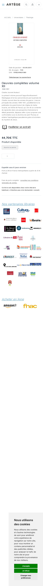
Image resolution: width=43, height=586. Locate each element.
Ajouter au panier (10, 147)
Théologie (29, 17)
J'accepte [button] (26, 566)
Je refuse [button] (25, 571)
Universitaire (18, 17)
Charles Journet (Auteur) (11, 92)
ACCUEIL (7, 17)
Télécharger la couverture (20, 77)
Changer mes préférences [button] (26, 576)
